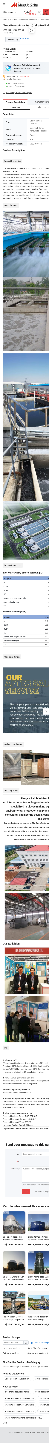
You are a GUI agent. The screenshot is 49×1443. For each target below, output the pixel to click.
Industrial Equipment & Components (23, 20)
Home (5, 20)
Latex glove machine (11, 1348)
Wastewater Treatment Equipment (19, 1411)
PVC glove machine (11, 1353)
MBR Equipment (41, 1378)
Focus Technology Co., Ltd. (34, 1432)
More (5, 1422)
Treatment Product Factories (17, 1391)
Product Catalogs (41, 1342)
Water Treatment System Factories (19, 1398)
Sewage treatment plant (37, 1353)
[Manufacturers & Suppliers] (24, 4)
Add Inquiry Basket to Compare (19, 92)
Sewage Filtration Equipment (17, 1378)
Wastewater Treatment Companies (19, 1404)
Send (26, 1191)
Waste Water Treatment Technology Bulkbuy (23, 1417)
